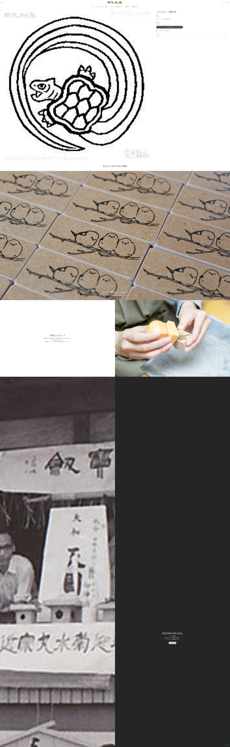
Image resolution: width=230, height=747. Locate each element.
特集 (106, 7)
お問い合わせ (134, 7)
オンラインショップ (99, 7)
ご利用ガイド (127, 7)
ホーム (93, 7)
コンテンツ (111, 7)
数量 (157, 21)
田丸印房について (119, 7)
